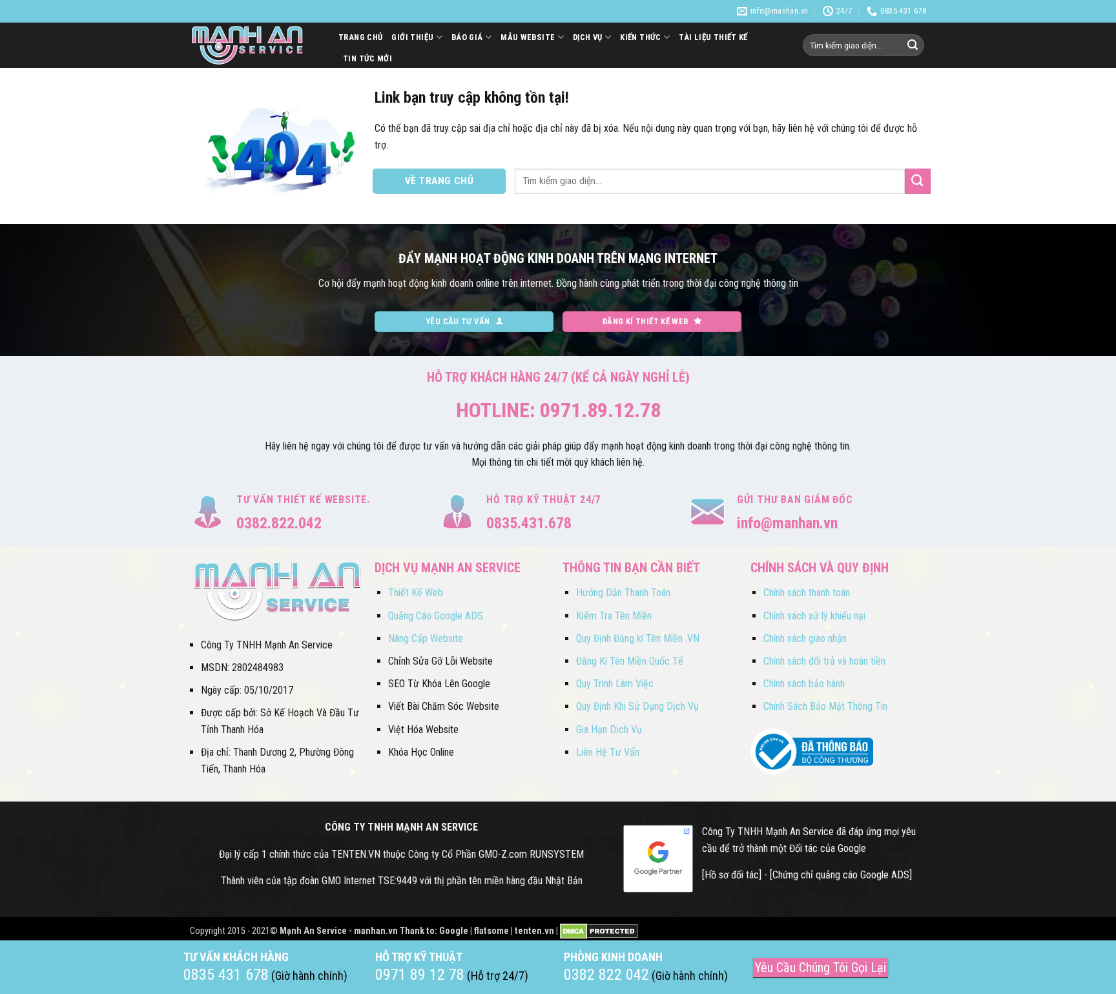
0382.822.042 (279, 523)
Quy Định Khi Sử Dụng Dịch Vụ (637, 706)
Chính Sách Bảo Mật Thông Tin (825, 706)
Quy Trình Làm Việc (615, 684)
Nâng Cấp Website (425, 638)
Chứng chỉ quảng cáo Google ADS (840, 875)
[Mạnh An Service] (254, 45)
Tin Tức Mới (367, 58)
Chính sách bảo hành (804, 684)
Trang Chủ (360, 37)
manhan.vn (376, 931)
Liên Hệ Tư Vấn (607, 752)
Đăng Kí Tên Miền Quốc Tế (629, 661)
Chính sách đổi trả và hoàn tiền (824, 661)
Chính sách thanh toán (806, 592)
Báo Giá (467, 37)
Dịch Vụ (588, 37)
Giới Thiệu (412, 37)
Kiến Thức (640, 37)
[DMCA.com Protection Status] (599, 931)
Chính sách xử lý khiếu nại (814, 616)
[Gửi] (913, 45)
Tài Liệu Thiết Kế (713, 37)
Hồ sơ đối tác (732, 875)
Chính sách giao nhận (805, 638)
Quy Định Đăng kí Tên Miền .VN (637, 638)
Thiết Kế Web (415, 592)
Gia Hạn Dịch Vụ (609, 729)
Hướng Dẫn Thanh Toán (623, 592)
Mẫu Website (528, 37)
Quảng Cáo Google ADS (435, 616)
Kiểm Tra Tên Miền (614, 616)
